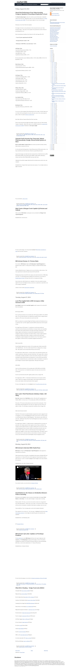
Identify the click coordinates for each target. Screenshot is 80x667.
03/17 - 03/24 (54, 130)
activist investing (23, 440)
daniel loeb (31, 440)
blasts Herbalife (21, 628)
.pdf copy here (25, 198)
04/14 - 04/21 (54, 125)
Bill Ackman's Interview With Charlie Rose (27, 448)
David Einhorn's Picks (53, 35)
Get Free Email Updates (55, 13)
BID (27, 440)
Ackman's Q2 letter (34, 483)
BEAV (22, 389)
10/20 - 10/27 (54, 73)
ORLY (39, 204)
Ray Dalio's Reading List (53, 31)
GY (30, 134)
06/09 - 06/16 (54, 115)
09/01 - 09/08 (54, 81)
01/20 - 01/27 (54, 140)
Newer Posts (17, 650)
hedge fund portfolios (26, 204)
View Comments (31, 133)
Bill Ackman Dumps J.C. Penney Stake (26, 261)
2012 (52, 144)
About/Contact (19, 4)
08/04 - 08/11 (54, 105)
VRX (24, 135)
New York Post (19, 538)
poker (27, 529)
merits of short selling (31, 600)
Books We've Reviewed (53, 41)
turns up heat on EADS (26, 590)
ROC (42, 134)
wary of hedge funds (29, 606)
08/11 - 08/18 (54, 104)
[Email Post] (34, 133)
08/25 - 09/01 (54, 82)
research (45, 257)
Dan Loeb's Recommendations (54, 32)
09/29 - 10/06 (54, 77)
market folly (22, 1)
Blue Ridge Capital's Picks (54, 36)
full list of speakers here (30, 114)
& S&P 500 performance (30, 603)
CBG (27, 134)
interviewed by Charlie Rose (29, 287)
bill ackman (23, 293)
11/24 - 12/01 (54, 67)
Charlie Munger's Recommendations (55, 27)
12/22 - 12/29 (54, 62)
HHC (32, 134)
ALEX (20, 134)
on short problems (24, 593)
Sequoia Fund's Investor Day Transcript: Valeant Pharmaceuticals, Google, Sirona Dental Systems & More (30, 140)
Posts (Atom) (22, 652)
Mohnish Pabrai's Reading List (54, 37)
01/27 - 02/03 (54, 139)
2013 (52, 61)
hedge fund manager (22, 529)
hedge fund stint (25, 622)
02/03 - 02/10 (54, 138)
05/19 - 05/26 (54, 119)
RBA (41, 204)
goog (22, 204)
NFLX (39, 134)
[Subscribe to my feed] (50, 15)
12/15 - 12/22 (54, 63)
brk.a (22, 134)
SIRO (25, 205)
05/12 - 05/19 (54, 120)
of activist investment (22, 631)
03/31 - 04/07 (54, 128)
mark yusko (34, 257)
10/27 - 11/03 (54, 72)
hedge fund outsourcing (26, 612)
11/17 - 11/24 (54, 68)
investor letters (35, 204)
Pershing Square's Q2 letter (20, 278)
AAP (20, 204)
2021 (52, 51)
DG (24, 389)
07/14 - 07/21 (54, 109)
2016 (52, 57)
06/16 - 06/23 (54, 114)
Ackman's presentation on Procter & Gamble (39, 578)
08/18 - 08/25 (54, 103)
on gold (20, 625)
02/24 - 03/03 (54, 134)
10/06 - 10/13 (54, 76)
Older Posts (46, 650)
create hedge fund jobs (24, 634)
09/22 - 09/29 (54, 78)
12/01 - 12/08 (54, 66)
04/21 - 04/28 (54, 124)
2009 (52, 148)
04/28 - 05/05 (54, 123)
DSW (26, 389)
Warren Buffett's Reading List (54, 30)
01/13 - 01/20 (54, 141)
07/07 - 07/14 (54, 110)
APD (20, 488)
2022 (52, 50)
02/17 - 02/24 (54, 135)
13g (19, 389)
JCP (33, 293)
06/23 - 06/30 (54, 113)
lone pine (36, 389)
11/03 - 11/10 (54, 71)
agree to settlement (27, 641)
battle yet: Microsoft (25, 619)
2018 (52, 55)
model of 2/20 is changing (29, 597)
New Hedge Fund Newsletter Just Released (30, 4)
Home (32, 650)
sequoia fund (22, 205)
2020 (52, 52)
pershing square (37, 293)
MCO (35, 134)
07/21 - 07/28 (54, 108)
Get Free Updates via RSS (55, 15)
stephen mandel (45, 389)
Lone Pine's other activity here (41, 384)
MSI (37, 134)
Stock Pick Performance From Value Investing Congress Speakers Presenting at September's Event (31, 13)
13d (19, 293)
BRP (24, 134)
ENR (29, 134)
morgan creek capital (40, 257)
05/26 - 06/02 (54, 118)
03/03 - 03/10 (54, 133)
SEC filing (42, 293)
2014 (52, 60)
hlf (33, 488)
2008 (52, 149)
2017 (52, 56)
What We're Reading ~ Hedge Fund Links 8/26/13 (29, 588)
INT (31, 204)
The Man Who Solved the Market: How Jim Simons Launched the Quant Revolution (57, 23)
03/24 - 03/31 (54, 129)
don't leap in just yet (32, 609)
